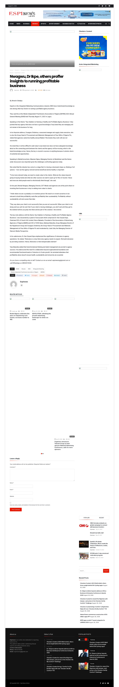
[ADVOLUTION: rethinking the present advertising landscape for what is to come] (42, 303)
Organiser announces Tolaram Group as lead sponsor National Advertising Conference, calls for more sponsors (64, 445)
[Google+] (105, 6)
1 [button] (41, 453)
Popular (87, 517)
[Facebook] (99, 6)
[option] (20, 309)
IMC (30, 269)
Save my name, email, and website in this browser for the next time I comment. (30, 505)
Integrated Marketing (39, 269)
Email (11, 489)
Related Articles (16, 294)
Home (11, 70)
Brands (17, 70)
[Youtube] (109, 6)
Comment (13, 467)
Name (12, 483)
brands (24, 269)
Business (92, 639)
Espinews (16, 90)
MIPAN (42, 272)
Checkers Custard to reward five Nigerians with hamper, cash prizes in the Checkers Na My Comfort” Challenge (94, 601)
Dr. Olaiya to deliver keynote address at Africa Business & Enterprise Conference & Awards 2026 (93, 593)
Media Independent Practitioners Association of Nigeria (25, 272)
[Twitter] (102, 6)
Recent (101, 517)
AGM (18, 269)
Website (12, 496)
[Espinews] (22, 10)
